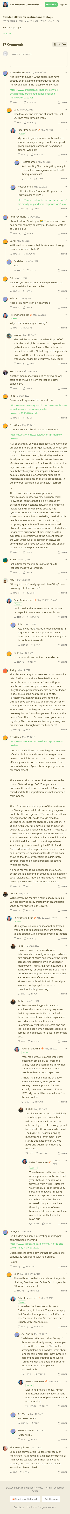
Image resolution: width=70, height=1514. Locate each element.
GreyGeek (15, 425)
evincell (14, 298)
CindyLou (19, 261)
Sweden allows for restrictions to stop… (28, 17)
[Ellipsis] (65, 72)
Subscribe (51, 4)
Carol (13, 240)
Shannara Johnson (20, 1447)
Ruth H (13, 893)
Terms (48, 1487)
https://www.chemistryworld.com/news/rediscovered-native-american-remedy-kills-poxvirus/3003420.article (38, 409)
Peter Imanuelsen (13, 21)
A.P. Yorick (27, 1333)
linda (12, 395)
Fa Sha (13, 559)
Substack (19, 1507)
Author (22, 134)
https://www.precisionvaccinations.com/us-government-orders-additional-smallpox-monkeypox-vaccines (34, 93)
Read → (7, 33)
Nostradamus (17, 72)
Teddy (13, 670)
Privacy (39, 1487)
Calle (16, 109)
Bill (11, 278)
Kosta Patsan (17, 371)
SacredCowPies (26, 1430)
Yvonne (18, 335)
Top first (61, 44)
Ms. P (13, 579)
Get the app (51, 1499)
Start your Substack (26, 1499)
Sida (20, 624)
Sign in (63, 4)
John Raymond (18, 216)
